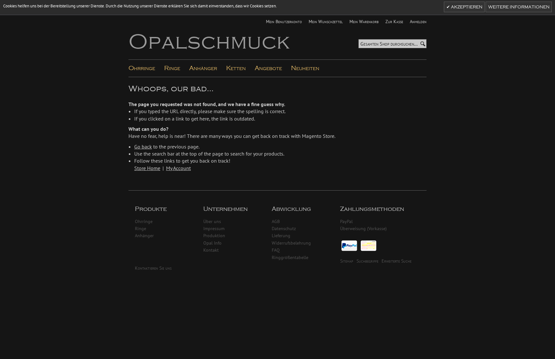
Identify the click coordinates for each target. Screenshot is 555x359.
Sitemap (346, 261)
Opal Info (212, 243)
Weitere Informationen (519, 7)
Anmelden (418, 21)
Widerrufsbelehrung (291, 243)
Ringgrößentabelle (290, 257)
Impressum (214, 228)
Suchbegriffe (367, 261)
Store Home (147, 168)
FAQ (276, 250)
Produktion (214, 235)
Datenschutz (284, 228)
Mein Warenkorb (364, 21)
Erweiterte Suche (396, 261)
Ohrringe (144, 221)
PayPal (346, 221)
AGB (276, 221)
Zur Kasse (394, 21)
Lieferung (281, 235)
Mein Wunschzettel (326, 21)
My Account (178, 168)
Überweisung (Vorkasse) (363, 228)
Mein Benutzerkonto (284, 21)
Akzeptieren (466, 7)
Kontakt (211, 250)
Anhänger (144, 235)
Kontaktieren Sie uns (153, 268)
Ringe (140, 228)
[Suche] (422, 44)
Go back (143, 146)
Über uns (212, 221)
